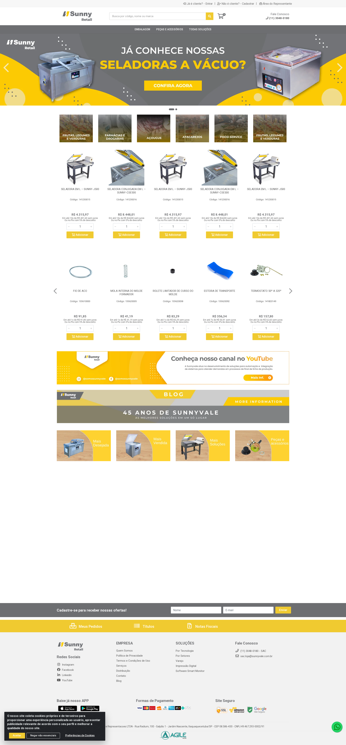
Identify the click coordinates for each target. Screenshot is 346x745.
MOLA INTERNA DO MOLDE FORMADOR (126, 292)
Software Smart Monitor (190, 671)
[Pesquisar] (209, 16)
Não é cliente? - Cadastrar (237, 3)
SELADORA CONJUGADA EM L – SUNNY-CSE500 (126, 191)
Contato (121, 675)
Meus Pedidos (90, 626)
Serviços (121, 665)
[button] (171, 109)
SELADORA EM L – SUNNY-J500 (80, 189)
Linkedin (66, 675)
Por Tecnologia (185, 650)
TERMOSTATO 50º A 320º (266, 291)
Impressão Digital (186, 666)
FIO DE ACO (80, 291)
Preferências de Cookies (80, 735)
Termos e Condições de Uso (133, 660)
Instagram (67, 664)
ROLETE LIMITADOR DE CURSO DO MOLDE (173, 292)
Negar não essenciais (43, 735)
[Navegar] (6, 68)
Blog (118, 680)
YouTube (66, 680)
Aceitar (17, 735)
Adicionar (81, 235)
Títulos (148, 626)
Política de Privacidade (129, 655)
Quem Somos (124, 650)
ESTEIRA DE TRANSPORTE (219, 291)
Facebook (67, 670)
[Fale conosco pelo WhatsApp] (337, 727)
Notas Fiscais (206, 626)
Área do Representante (277, 3)
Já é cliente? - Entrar (200, 3)
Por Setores (183, 655)
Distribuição (123, 670)
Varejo (179, 661)
